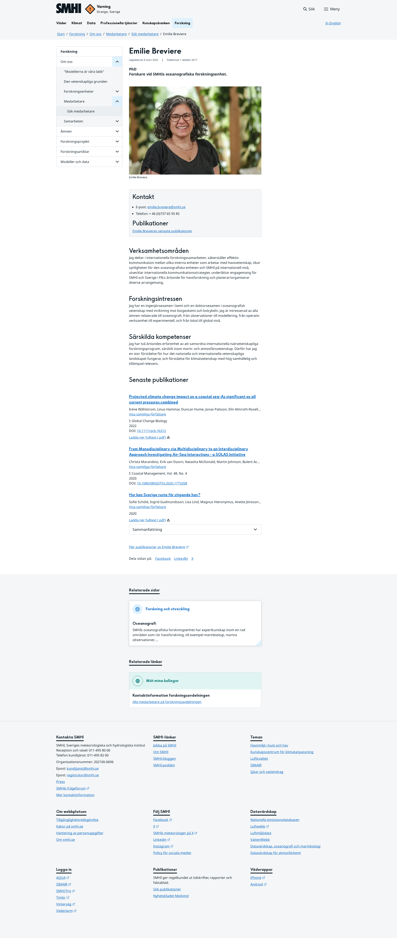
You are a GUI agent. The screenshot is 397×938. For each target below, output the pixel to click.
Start (61, 34)
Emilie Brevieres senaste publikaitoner (162, 231)
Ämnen (66, 131)
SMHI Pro (85, 890)
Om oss (96, 34)
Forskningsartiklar (75, 151)
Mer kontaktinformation (75, 795)
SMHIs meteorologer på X (195, 832)
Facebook (163, 558)
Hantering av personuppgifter (79, 833)
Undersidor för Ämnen (117, 131)
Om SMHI (160, 752)
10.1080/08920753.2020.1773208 (162, 483)
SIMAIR (256, 765)
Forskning (182, 23)
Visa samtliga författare (147, 414)
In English (333, 23)
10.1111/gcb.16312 (151, 430)
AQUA (83, 877)
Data (91, 23)
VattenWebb (260, 839)
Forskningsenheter (79, 91)
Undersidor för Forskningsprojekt (117, 141)
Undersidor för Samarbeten (117, 121)
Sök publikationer (167, 889)
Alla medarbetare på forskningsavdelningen (167, 702)
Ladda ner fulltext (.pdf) (147, 437)
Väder (61, 23)
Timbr (83, 897)
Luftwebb (280, 826)
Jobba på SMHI (164, 745)
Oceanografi (144, 623)
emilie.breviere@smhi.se (166, 207)
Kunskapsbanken (156, 23)
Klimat (77, 23)
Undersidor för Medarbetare (117, 101)
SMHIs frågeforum (93, 788)
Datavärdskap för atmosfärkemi (275, 853)
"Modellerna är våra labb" (84, 71)
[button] (308, 9)
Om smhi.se (65, 839)
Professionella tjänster (119, 23)
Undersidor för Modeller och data (117, 162)
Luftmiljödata (260, 833)
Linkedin (182, 839)
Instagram (183, 846)
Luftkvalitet (259, 758)
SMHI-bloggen (164, 758)
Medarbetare (116, 34)
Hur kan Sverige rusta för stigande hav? (164, 495)
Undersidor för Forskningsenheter (117, 91)
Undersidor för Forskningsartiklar (117, 152)
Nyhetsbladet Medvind (171, 896)
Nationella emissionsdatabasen (274, 819)
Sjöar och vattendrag (266, 771)
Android (278, 884)
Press (60, 781)
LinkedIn (181, 558)
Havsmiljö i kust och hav (269, 745)
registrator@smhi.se (83, 775)
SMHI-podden (164, 765)
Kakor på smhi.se (69, 826)
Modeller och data (75, 161)
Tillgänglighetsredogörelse (77, 819)
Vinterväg (86, 904)
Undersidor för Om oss (117, 62)
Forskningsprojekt (75, 141)
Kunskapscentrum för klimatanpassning (281, 752)
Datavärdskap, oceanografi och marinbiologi (285, 846)
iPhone (278, 877)
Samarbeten (73, 121)
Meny (335, 8)
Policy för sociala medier (172, 853)
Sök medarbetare (145, 34)
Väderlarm (86, 910)
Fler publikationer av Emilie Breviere (159, 547)
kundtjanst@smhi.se (83, 768)
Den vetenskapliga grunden (85, 81)
